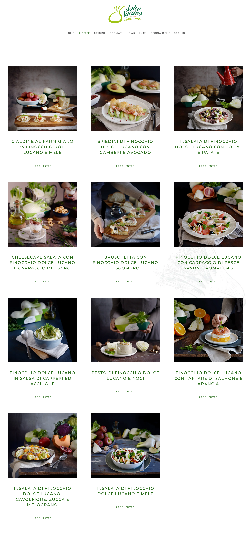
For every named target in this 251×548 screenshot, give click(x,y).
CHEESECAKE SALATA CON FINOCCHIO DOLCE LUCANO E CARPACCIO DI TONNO (42, 262)
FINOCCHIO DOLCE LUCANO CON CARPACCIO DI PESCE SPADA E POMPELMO (208, 262)
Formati (116, 33)
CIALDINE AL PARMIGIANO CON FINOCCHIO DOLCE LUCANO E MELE (42, 147)
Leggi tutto (42, 166)
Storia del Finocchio (168, 33)
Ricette (84, 33)
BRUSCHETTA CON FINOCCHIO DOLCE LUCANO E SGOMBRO (125, 262)
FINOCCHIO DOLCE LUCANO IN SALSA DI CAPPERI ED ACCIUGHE (42, 378)
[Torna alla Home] (125, 14)
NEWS (131, 33)
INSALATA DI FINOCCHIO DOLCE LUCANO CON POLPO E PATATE (208, 147)
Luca (143, 33)
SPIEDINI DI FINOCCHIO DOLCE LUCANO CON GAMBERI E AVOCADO (125, 147)
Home (70, 33)
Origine (100, 33)
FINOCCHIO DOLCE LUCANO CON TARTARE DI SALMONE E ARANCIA (208, 378)
